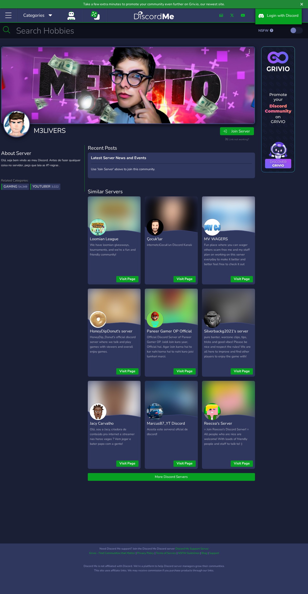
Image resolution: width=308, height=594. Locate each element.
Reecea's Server (218, 423)
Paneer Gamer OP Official (169, 331)
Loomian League (104, 238)
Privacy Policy (145, 553)
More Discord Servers (171, 477)
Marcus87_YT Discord (166, 423)
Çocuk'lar (155, 238)
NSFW (263, 30)
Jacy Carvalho (102, 423)
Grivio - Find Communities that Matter (112, 553)
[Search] (6, 29)
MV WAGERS (216, 238)
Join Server (240, 131)
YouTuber (45, 186)
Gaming (15, 186)
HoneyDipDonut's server (111, 331)
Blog (204, 553)
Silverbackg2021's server (226, 331)
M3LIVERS (50, 130)
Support (214, 553)
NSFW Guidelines (188, 553)
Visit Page (127, 279)
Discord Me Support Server (192, 549)
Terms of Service (166, 553)
